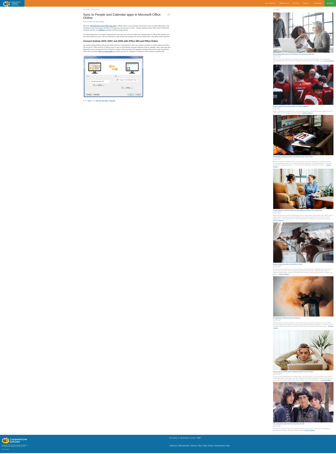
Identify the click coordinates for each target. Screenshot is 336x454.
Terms (205, 445)
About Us (194, 445)
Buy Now (330, 3)
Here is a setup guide (105, 51)
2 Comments (169, 15)
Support (306, 3)
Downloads (318, 3)
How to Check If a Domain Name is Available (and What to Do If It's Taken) (293, 371)
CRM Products (284, 3)
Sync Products (270, 3)
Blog (199, 445)
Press (228, 445)
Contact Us (173, 445)
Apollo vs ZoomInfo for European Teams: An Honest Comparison (290, 106)
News (89, 100)
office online (105, 100)
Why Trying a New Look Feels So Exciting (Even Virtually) (288, 423)
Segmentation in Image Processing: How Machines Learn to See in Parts (293, 156)
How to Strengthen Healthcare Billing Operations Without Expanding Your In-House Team (297, 210)
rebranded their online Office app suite (103, 26)
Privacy (210, 445)
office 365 (98, 100)
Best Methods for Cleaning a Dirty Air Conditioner (286, 317)
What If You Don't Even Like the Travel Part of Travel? (287, 264)
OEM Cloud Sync (183, 445)
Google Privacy (220, 445)
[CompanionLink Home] (12, 3)
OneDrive (101, 30)
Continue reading (307, 113)
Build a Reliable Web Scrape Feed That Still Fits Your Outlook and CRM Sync (293, 54)
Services (296, 3)
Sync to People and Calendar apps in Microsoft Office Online (122, 16)
